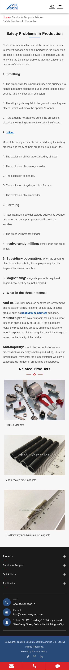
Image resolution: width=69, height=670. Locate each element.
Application (9, 583)
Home (6, 17)
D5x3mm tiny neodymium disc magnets (28, 535)
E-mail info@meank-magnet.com (28, 612)
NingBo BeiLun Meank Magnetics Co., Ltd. (39, 641)
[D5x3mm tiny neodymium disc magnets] (34, 510)
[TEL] (34, 666)
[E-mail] (11, 666)
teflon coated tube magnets (21, 480)
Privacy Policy (39, 651)
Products (8, 556)
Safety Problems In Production (20, 21)
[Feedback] (57, 666)
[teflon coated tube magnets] (34, 455)
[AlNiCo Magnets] (34, 400)
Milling (10, 132)
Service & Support (22, 17)
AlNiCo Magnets (15, 425)
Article (38, 17)
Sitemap (25, 651)
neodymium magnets (34, 313)
